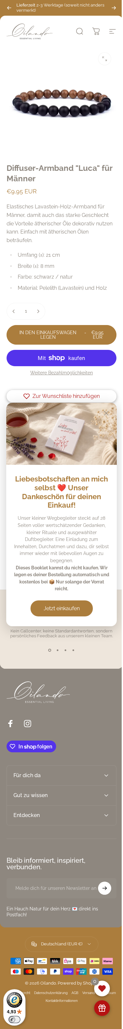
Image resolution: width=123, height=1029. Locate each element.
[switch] (14, 1019)
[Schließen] (101, 414)
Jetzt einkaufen (59, 607)
